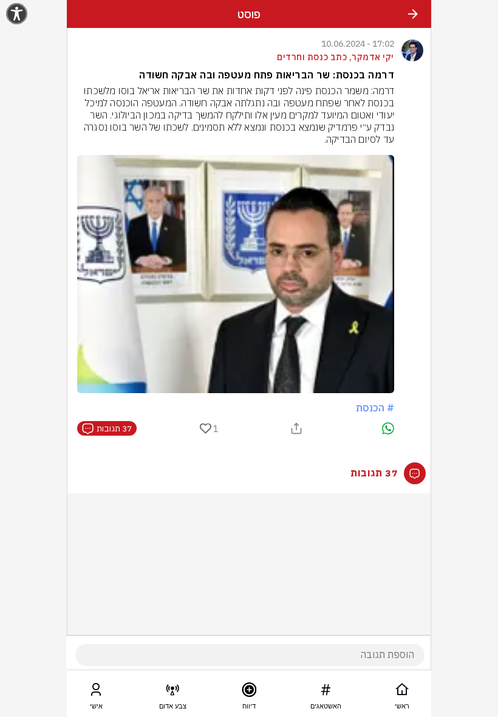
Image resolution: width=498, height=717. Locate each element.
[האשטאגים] (325, 692)
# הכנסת (375, 408)
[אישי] (96, 692)
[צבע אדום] (172, 692)
